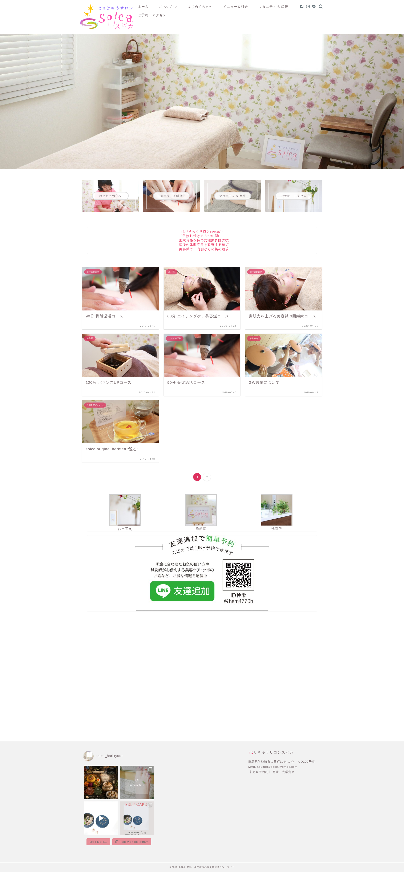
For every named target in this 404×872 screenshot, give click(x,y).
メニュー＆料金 (235, 6)
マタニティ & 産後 (273, 6)
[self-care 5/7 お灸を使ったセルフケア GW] (137, 818)
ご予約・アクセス (152, 15)
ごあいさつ (168, 6)
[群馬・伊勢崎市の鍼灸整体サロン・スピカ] (106, 28)
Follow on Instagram (134, 841)
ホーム (143, 6)
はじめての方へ (200, 6)
